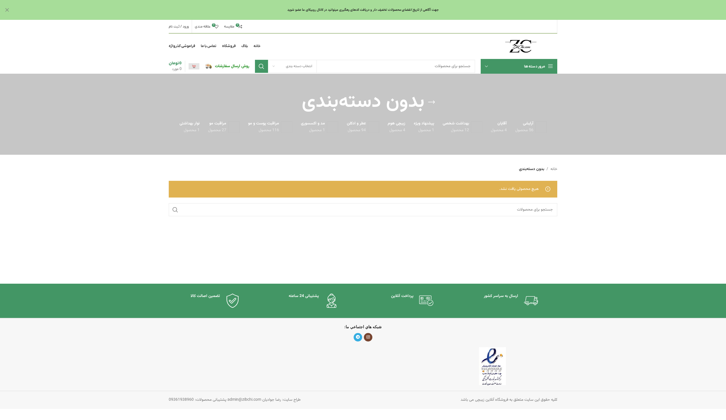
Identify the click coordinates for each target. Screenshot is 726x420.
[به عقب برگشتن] (432, 102)
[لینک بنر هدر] (371, 10)
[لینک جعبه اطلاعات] (227, 66)
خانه (553, 169)
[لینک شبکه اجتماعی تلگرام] (358, 337)
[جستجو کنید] (261, 66)
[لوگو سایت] (520, 46)
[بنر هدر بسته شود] (7, 10)
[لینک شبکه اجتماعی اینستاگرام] (368, 337)
